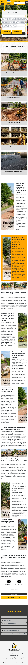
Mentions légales (21, 662)
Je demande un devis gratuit (14, 597)
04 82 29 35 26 (9, 584)
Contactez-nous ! (17, 31)
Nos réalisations (6, 31)
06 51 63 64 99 (19, 584)
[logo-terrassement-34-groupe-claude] (14, 647)
